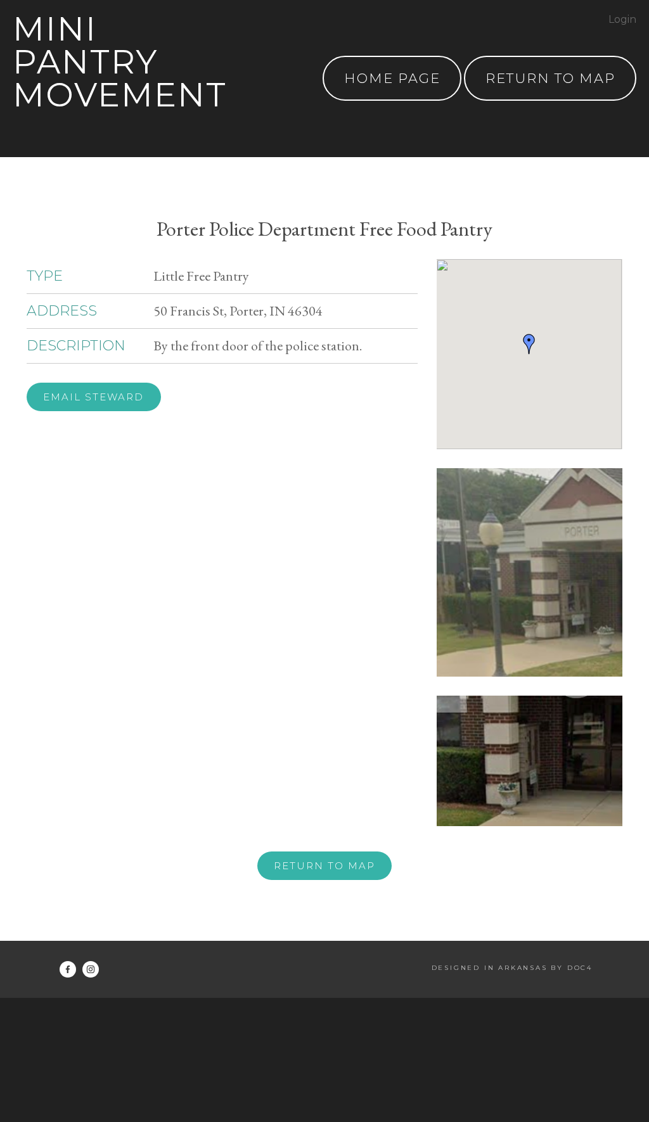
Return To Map (550, 78)
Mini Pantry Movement (120, 62)
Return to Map (324, 866)
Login (622, 19)
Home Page (392, 78)
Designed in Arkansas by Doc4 (512, 968)
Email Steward (93, 397)
